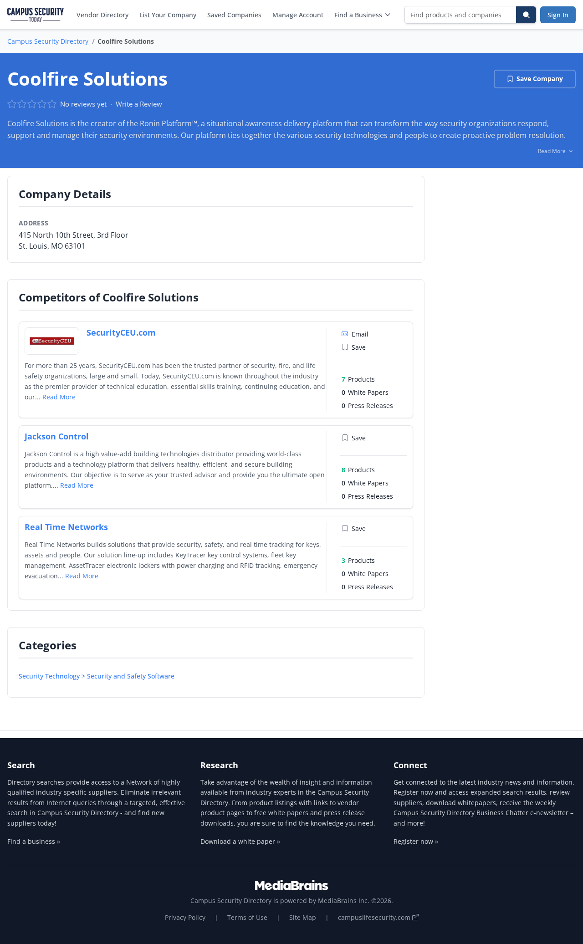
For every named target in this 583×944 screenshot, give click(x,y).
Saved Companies (234, 14)
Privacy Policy (185, 917)
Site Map (302, 917)
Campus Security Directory (47, 41)
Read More (59, 397)
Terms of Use (247, 917)
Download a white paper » (240, 841)
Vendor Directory (102, 14)
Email (360, 334)
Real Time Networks (66, 526)
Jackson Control (57, 436)
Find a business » (33, 841)
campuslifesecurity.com (375, 917)
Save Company (540, 78)
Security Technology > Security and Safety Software (96, 676)
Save (359, 347)
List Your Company (167, 14)
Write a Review (139, 103)
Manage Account (297, 14)
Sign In (557, 14)
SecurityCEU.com (121, 332)
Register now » (416, 841)
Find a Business (358, 14)
